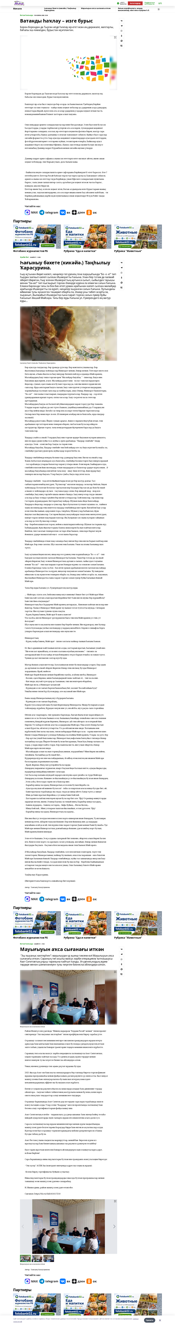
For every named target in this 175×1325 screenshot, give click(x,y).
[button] (114, 1226)
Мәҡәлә (17, 8)
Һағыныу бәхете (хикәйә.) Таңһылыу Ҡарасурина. (60, 9)
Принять (149, 1320)
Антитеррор (135, 3)
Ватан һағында (26, 15)
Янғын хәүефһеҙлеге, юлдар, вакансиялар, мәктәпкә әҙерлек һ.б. (133, 9)
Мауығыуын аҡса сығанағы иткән (96, 8)
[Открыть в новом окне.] (31, 212)
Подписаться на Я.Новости (150, 3)
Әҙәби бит (24, 257)
